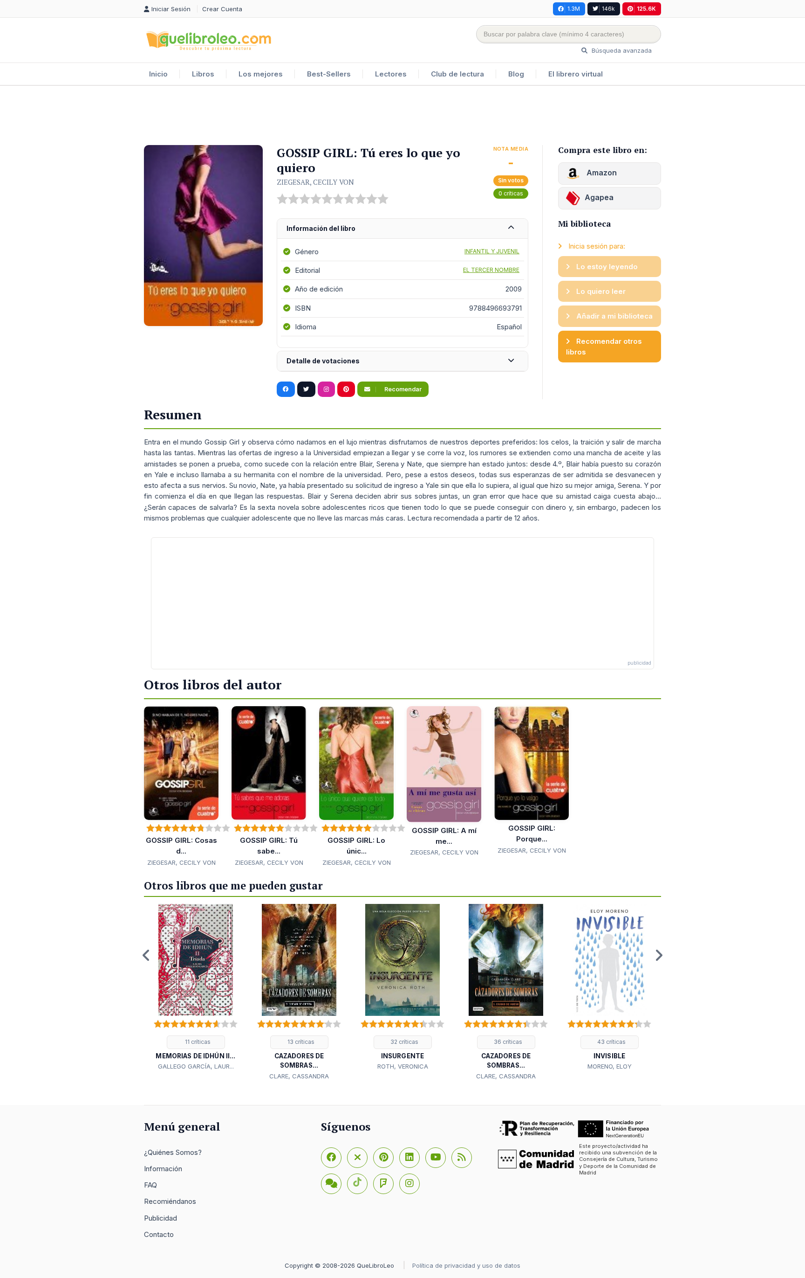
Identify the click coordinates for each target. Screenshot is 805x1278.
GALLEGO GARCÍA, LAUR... (196, 1066)
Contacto (159, 1234)
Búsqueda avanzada (621, 50)
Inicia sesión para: (595, 246)
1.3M (573, 8)
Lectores (391, 73)
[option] (195, 988)
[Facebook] (331, 1157)
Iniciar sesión (171, 9)
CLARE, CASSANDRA (299, 1076)
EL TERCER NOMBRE (491, 269)
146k (608, 8)
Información (163, 1168)
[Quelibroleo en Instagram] (326, 389)
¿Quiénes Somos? (173, 1152)
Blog (516, 73)
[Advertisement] (402, 116)
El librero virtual (575, 73)
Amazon (601, 172)
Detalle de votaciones (323, 361)
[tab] (402, 229)
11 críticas (197, 1041)
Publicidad (160, 1218)
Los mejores (261, 73)
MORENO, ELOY (609, 1066)
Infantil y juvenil (491, 251)
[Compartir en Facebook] (286, 389)
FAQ (150, 1185)
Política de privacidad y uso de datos (466, 1265)
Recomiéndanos (170, 1201)
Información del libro (321, 228)
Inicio (158, 73)
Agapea (599, 197)
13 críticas (300, 1041)
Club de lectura (457, 73)
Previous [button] (146, 955)
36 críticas (507, 1041)
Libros (203, 73)
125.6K (646, 8)
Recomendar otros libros (604, 346)
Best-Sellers (329, 73)
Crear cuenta (222, 9)
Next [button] (658, 955)
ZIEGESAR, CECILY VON (315, 182)
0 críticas (510, 193)
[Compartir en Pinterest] (346, 389)
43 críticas (611, 1041)
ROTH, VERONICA (402, 1066)
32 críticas (403, 1041)
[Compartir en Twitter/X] (306, 389)
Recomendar (402, 389)
